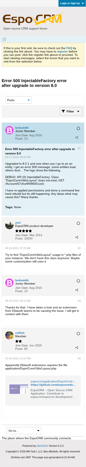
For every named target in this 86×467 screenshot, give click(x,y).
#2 (79, 248)
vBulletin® (42, 445)
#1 (79, 148)
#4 (79, 358)
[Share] (76, 137)
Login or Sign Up (70, 3)
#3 (79, 300)
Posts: (19, 138)
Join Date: (22, 135)
